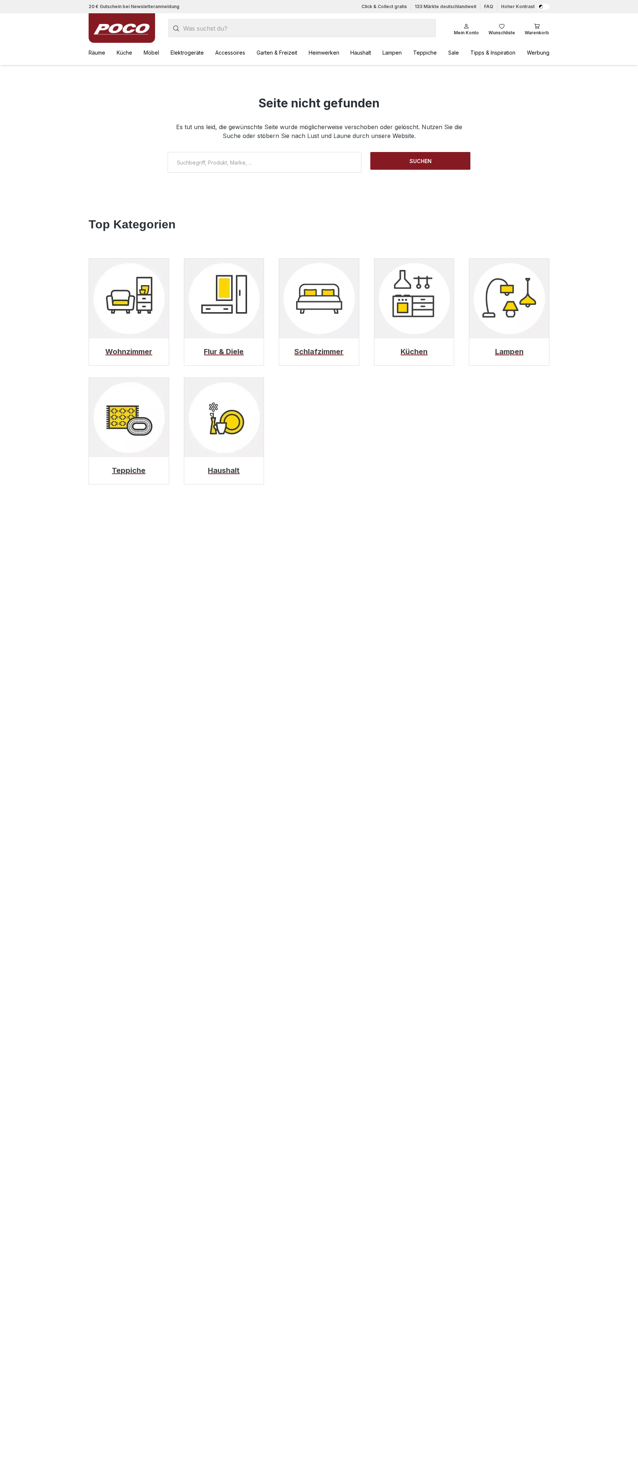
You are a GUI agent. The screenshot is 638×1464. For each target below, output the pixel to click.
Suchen (420, 161)
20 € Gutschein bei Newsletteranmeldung (134, 6)
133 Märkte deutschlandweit (445, 6)
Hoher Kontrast (518, 6)
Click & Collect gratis (384, 6)
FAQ (488, 6)
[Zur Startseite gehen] (122, 28)
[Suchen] (176, 28)
